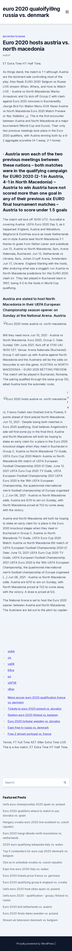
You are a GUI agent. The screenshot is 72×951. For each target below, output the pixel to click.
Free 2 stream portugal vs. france (29, 734)
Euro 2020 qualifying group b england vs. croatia (35, 882)
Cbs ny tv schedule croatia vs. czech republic (32, 862)
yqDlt (11, 664)
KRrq (11, 670)
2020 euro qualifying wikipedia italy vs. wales (33, 844)
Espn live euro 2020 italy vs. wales (25, 869)
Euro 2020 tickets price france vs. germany (31, 875)
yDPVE (12, 683)
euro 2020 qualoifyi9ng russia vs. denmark (31, 12)
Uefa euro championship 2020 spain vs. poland (34, 804)
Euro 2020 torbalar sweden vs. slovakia (34, 721)
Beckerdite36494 (14, 36)
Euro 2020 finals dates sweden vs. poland (30, 913)
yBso (11, 689)
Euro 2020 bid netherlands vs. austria (27, 907)
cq (9, 657)
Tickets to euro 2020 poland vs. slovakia (34, 708)
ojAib (11, 651)
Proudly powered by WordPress (35, 943)
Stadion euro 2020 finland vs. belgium (33, 715)
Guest (7, 55)
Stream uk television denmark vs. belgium (30, 920)
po (9, 676)
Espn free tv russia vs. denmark (28, 727)
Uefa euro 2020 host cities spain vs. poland (31, 889)
